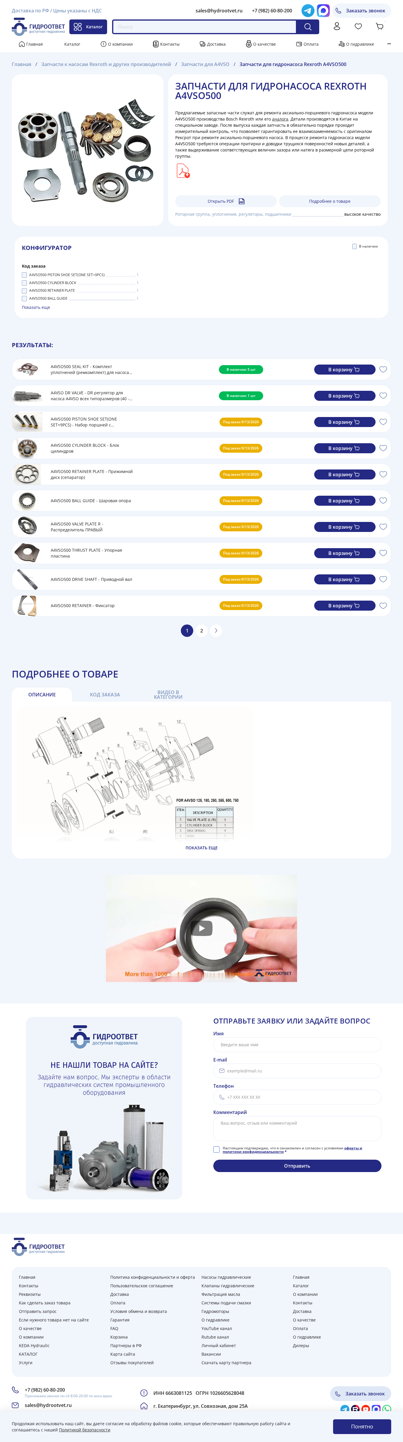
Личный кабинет (219, 1345)
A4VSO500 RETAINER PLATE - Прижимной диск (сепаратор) (92, 474)
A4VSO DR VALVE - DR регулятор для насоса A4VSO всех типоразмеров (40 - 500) (90, 396)
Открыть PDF (221, 201)
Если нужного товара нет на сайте (54, 1320)
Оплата (311, 44)
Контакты (170, 44)
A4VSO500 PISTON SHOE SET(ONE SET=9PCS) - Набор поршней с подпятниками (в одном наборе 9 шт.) (89, 422)
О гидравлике (360, 44)
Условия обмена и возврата (138, 1311)
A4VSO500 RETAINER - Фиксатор (83, 605)
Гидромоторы (215, 1311)
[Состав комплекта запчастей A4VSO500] (182, 170)
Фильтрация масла (221, 1294)
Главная (34, 44)
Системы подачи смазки (226, 1303)
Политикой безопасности (84, 1430)
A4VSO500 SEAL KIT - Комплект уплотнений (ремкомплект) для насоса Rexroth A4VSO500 (90, 369)
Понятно (362, 1426)
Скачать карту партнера (226, 1362)
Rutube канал (215, 1337)
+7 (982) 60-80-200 (272, 10)
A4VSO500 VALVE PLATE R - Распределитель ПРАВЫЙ (77, 527)
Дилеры (301, 1345)
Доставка (216, 44)
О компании (120, 44)
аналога (280, 119)
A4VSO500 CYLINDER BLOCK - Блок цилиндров (85, 448)
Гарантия (120, 1320)
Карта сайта (122, 1354)
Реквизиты (30, 1294)
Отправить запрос (38, 1311)
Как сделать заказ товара (45, 1303)
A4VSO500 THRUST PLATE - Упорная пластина (86, 553)
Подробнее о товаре (329, 201)
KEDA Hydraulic (34, 1345)
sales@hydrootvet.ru (219, 10)
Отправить (297, 1166)
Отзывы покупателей (132, 1362)
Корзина (119, 1337)
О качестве (264, 44)
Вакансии (211, 1354)
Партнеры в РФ (126, 1345)
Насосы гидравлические (226, 1277)
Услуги (25, 1362)
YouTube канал (217, 1328)
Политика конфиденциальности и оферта (152, 1277)
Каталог (94, 26)
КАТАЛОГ (28, 1354)
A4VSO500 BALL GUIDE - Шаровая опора (91, 500)
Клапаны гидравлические (228, 1285)
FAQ (114, 1328)
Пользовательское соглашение (141, 1285)
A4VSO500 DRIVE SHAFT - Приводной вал (91, 579)
